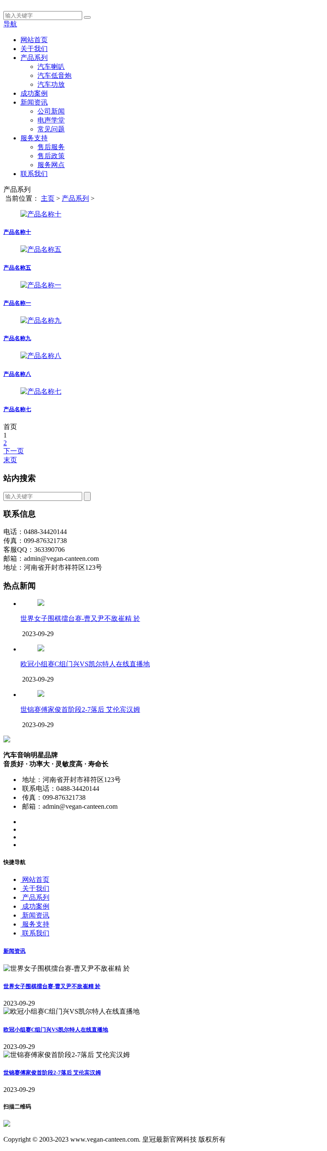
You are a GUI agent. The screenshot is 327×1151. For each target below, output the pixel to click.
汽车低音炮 (54, 75)
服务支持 (34, 138)
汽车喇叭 (51, 66)
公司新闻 (51, 111)
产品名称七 (17, 409)
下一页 (13, 451)
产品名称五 (17, 267)
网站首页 (34, 39)
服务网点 (51, 164)
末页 (10, 459)
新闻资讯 (34, 102)
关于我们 (34, 48)
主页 (47, 198)
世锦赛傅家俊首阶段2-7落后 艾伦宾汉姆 (80, 709)
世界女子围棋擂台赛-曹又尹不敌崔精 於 (80, 618)
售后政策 (51, 155)
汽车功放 (51, 84)
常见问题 (51, 129)
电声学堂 (51, 120)
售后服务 (51, 147)
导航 (10, 24)
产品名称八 (17, 374)
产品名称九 (17, 338)
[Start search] (87, 17)
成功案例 (34, 93)
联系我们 (34, 173)
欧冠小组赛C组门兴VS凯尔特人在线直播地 (85, 664)
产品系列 (34, 57)
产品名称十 (17, 232)
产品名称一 (17, 303)
